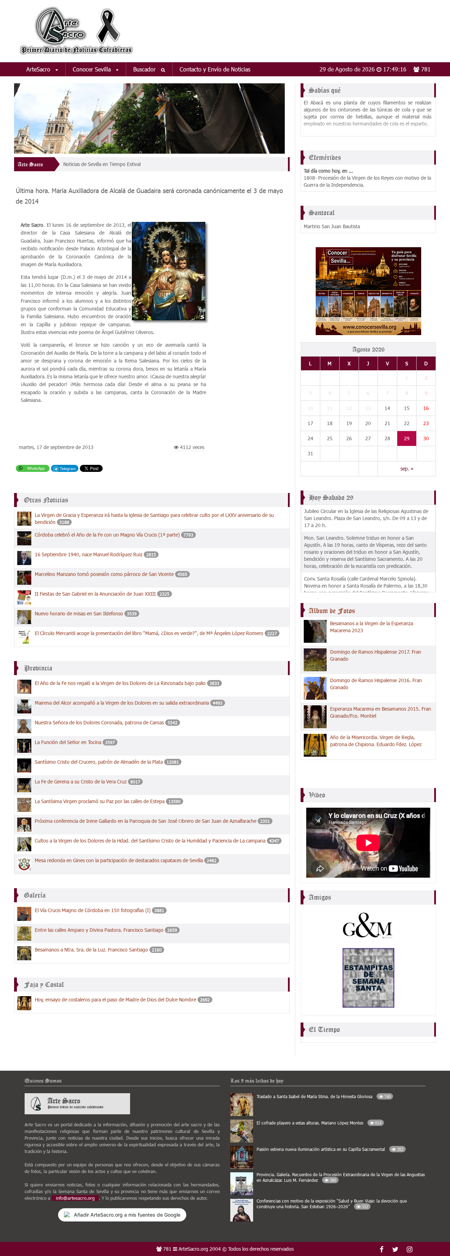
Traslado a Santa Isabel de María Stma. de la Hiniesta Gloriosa (324, 1096)
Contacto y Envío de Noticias (215, 69)
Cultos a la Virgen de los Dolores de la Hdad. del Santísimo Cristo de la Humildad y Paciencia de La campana (150, 840)
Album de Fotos (332, 610)
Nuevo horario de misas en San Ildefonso (79, 613)
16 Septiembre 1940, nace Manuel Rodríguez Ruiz (88, 554)
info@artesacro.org (75, 1198)
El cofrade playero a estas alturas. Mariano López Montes (319, 1123)
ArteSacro (39, 69)
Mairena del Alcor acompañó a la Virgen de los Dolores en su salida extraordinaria (122, 702)
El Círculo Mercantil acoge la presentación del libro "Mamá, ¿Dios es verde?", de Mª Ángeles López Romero (150, 633)
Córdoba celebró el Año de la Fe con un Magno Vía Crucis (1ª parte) (107, 534)
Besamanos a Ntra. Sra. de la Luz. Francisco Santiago (91, 949)
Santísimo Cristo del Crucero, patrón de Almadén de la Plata (99, 761)
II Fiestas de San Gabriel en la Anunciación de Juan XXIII (95, 593)
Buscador (145, 69)
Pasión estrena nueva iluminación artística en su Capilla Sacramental (330, 1149)
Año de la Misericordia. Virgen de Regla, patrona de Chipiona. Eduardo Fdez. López (376, 741)
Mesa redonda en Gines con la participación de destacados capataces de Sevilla (119, 860)
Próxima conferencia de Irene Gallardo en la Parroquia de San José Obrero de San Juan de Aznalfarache (146, 821)
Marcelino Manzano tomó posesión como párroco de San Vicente (104, 574)
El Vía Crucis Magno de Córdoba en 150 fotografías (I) (92, 910)
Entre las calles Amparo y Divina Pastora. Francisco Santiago (99, 930)
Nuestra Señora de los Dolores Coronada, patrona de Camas (99, 722)
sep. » (406, 468)
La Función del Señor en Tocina (68, 742)
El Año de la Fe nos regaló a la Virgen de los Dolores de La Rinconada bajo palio (120, 683)
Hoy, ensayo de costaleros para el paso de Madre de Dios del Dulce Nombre (115, 999)
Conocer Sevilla (92, 69)
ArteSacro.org (193, 1248)
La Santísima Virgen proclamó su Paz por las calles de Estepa (100, 801)
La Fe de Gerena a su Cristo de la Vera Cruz (81, 781)
